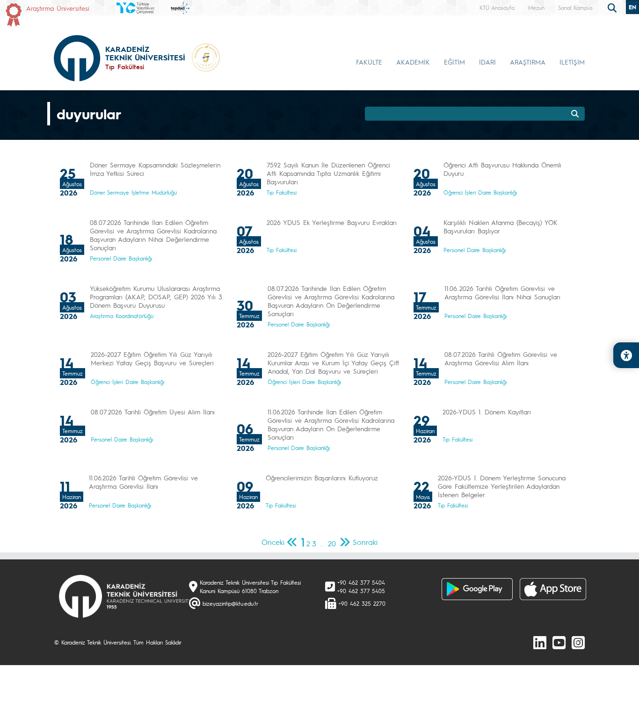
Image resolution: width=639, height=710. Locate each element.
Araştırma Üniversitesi (57, 8)
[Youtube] (559, 642)
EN (632, 7)
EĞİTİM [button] (454, 62)
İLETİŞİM (572, 62)
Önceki (272, 542)
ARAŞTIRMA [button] (527, 62)
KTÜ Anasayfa (497, 7)
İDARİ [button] (487, 62)
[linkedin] (539, 642)
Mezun (536, 7)
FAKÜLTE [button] (369, 62)
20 (332, 543)
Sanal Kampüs (575, 7)
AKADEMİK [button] (413, 62)
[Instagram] (578, 642)
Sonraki (365, 542)
